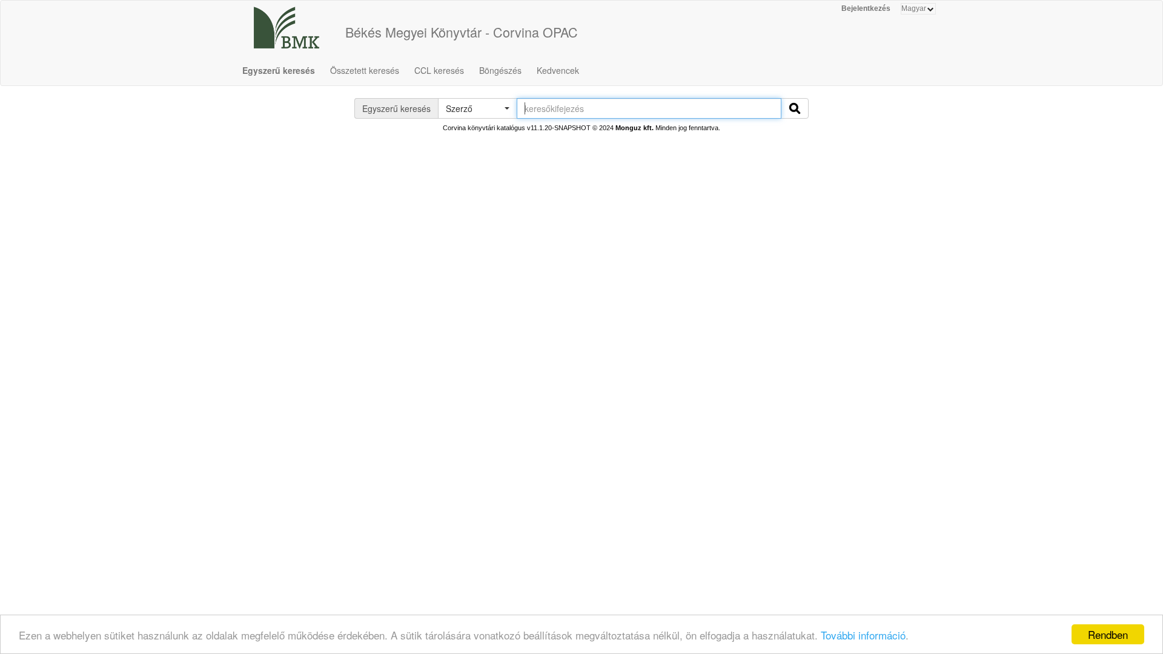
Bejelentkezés (865, 8)
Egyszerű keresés (278, 70)
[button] (477, 108)
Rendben (1108, 634)
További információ (863, 634)
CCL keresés (439, 70)
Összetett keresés (364, 70)
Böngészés (500, 70)
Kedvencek (558, 70)
